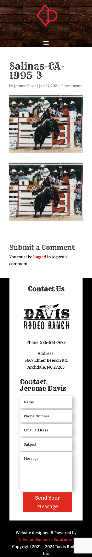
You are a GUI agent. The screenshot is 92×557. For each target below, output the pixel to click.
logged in (42, 257)
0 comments (71, 86)
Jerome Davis (25, 86)
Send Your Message (47, 502)
